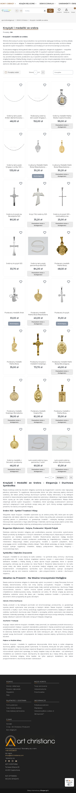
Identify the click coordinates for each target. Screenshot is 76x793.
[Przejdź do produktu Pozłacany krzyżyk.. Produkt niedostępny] (62, 295)
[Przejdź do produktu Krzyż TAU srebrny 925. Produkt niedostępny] (38, 197)
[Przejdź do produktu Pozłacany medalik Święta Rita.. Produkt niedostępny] (38, 393)
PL (17, 10)
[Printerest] (9, 761)
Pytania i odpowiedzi (13, 689)
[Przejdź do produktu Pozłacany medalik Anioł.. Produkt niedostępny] (14, 295)
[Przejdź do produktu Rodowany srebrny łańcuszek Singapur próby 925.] (38, 98)
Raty (8, 695)
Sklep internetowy (37, 790)
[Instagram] (12, 761)
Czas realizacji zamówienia (15, 711)
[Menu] (73, 779)
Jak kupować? (39, 714)
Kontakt (9, 724)
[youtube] (16, 761)
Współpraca (38, 708)
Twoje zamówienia (40, 686)
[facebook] (5, 761)
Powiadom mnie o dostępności (62, 126)
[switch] (69, 784)
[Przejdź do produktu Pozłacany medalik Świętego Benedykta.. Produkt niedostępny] (14, 393)
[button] (50, 11)
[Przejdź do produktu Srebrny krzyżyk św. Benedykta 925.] (14, 197)
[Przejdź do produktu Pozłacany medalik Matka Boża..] (14, 344)
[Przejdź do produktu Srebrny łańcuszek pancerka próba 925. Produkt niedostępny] (38, 246)
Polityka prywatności (41, 705)
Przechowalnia (39, 692)
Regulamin (10, 692)
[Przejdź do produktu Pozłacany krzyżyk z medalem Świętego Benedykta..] (38, 344)
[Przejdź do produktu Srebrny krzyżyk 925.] (14, 246)
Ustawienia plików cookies (43, 711)
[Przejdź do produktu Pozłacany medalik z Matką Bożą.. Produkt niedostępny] (62, 393)
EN (21, 10)
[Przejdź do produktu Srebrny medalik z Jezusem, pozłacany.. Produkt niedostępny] (14, 443)
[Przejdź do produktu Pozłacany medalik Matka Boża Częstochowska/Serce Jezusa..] (62, 246)
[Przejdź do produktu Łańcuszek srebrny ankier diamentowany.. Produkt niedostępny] (62, 443)
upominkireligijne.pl (7, 20)
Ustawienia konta (40, 689)
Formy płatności (12, 705)
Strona (31, 72)
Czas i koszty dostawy (13, 708)
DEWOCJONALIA (22, 20)
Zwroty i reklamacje (13, 686)
